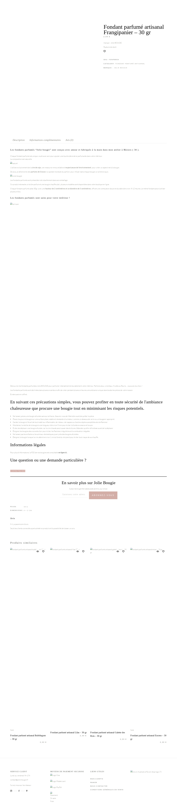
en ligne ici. (63, 452)
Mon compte (96, 779)
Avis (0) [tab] (69, 140)
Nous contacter (99, 786)
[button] (105, 51)
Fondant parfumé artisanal (130, 63)
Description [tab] (19, 140)
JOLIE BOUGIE (121, 68)
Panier (93, 782)
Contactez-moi (17, 471)
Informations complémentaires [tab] (45, 140)
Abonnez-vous (103, 495)
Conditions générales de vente (107, 789)
